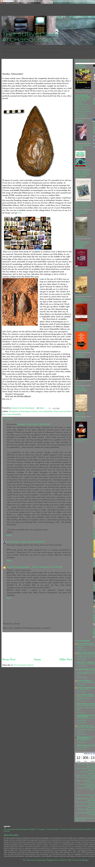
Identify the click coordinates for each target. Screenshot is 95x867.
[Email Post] (49, 408)
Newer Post (8, 659)
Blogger (85, 860)
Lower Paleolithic (14, 414)
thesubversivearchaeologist (23, 408)
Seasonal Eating (84, 681)
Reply (9, 535)
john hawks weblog (85, 695)
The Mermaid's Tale (85, 644)
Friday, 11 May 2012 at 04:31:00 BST (47, 567)
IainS (9, 542)
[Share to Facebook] (57, 408)
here (20, 213)
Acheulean (13, 411)
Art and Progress (83, 747)
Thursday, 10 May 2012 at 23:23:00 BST (28, 542)
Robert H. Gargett (37, 829)
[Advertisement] (29, 63)
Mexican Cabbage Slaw (86, 682)
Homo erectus (59, 411)
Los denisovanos (83, 689)
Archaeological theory (28, 411)
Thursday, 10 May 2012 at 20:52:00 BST (33, 424)
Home (37, 659)
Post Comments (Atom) (23, 665)
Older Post (65, 659)
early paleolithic (46, 411)
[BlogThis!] (54, 408)
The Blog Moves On (84, 740)
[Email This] (53, 408)
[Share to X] (56, 408)
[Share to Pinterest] (59, 408)
